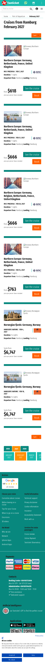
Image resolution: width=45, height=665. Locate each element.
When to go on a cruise (10, 513)
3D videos (5, 521)
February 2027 (20, 456)
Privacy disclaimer (30, 502)
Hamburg (19, 78)
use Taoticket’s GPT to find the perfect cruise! (26, 611)
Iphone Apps (6, 540)
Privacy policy (39, 636)
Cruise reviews (29, 534)
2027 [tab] (16, 449)
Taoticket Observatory (32, 542)
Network (5, 536)
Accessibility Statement (32, 515)
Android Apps (7, 544)
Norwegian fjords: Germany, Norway (22, 324)
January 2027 (9, 456)
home (6, 16)
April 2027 (41, 456)
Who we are (6, 532)
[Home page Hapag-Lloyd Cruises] (37, 330)
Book (36, 95)
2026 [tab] (8, 449)
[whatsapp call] (25, 3)
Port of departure (18, 16)
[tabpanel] (22, 457)
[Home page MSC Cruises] (37, 71)
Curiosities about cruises (11, 498)
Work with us (29, 519)
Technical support (30, 498)
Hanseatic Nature (11, 329)
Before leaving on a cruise (9, 503)
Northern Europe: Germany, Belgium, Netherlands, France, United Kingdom (19, 196)
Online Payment (30, 538)
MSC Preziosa (9, 71)
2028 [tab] (24, 449)
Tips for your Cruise (9, 509)
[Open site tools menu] (41, 3)
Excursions (6, 517)
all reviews (10, 487)
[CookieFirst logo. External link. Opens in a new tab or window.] (3, 638)
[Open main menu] (41, 8)
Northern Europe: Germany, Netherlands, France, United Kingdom (18, 63)
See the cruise (32, 88)
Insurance (27, 511)
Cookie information (31, 506)
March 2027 (31, 456)
